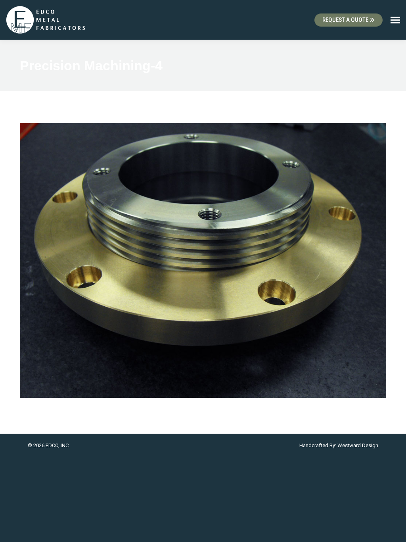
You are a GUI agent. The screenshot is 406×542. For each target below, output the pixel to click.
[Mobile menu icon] (395, 20)
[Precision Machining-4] (203, 260)
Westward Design (357, 445)
